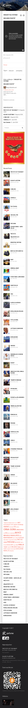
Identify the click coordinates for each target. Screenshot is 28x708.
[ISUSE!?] (7, 365)
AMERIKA (16, 524)
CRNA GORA (10, 529)
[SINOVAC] (7, 348)
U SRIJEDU (13, 547)
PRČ (18, 539)
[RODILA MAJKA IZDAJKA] (7, 313)
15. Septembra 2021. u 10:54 (9, 89)
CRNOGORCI (20, 529)
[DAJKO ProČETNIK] (7, 182)
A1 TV (16, 522)
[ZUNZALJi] (7, 200)
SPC (12, 545)
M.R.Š (18, 532)
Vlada (18, 547)
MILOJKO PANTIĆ (11, 70)
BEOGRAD (11, 526)
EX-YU (9, 533)
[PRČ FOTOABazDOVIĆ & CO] (7, 236)
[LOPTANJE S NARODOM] (7, 330)
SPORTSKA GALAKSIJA (19, 70)
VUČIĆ (5, 548)
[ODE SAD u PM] (7, 217)
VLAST (22, 547)
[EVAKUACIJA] (7, 416)
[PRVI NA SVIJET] (7, 460)
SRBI (17, 544)
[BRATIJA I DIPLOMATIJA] (7, 253)
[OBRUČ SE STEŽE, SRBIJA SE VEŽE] (7, 373)
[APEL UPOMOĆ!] (7, 511)
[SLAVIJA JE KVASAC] (7, 305)
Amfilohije (20, 524)
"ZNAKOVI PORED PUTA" (9, 522)
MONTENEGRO (8, 537)
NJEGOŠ (21, 537)
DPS (4, 533)
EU (6, 533)
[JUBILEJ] (7, 442)
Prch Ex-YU (7, 58)
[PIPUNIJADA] (7, 391)
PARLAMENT (6, 539)
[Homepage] (7, 5)
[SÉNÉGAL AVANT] (7, 270)
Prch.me (5, 65)
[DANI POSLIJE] (7, 287)
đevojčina (11, 550)
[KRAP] (7, 262)
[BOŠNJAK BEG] (7, 339)
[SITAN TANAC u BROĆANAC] (7, 279)
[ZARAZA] (7, 477)
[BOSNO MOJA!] (7, 494)
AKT (19, 523)
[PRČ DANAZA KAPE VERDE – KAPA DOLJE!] (7, 225)
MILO (20, 535)
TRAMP (5, 547)
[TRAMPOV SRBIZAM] (7, 382)
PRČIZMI (10, 542)
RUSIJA (8, 544)
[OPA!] (7, 296)
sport (15, 544)
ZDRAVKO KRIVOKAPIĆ (11, 548)
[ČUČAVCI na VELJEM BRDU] (7, 399)
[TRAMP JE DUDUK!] (7, 468)
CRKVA (17, 526)
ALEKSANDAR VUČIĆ (8, 524)
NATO (14, 537)
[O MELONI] (7, 191)
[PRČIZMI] (7, 425)
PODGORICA (11, 539)
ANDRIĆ (6, 527)
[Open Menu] (25, 5)
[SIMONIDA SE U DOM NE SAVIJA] (7, 356)
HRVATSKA (12, 533)
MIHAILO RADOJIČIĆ (11, 535)
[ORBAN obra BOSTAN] (7, 408)
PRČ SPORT (17, 542)
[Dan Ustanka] (7, 208)
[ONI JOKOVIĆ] (7, 485)
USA (9, 547)
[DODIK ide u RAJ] (7, 434)
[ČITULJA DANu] (7, 322)
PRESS (15, 539)
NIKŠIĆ (16, 537)
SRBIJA (21, 545)
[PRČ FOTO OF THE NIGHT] (7, 174)
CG (15, 527)
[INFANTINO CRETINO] (7, 244)
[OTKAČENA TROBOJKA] (7, 451)
